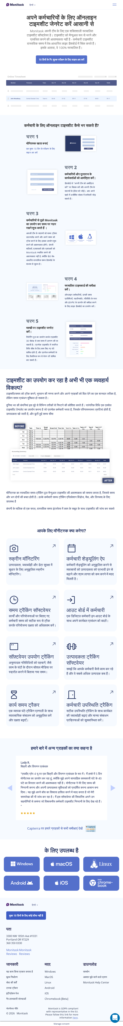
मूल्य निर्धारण (12, 977)
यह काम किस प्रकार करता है (19, 971)
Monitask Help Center (96, 982)
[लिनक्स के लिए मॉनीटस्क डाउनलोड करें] (101, 864)
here (75, 1017)
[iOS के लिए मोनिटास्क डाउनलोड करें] (61, 883)
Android (49, 988)
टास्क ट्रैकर (12, 988)
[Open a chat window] (115, 1018)
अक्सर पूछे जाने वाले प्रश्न (95, 977)
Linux (48, 982)
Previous (9, 788)
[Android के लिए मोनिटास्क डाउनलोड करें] (22, 883)
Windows (50, 971)
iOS (47, 993)
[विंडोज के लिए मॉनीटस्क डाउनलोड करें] (22, 864)
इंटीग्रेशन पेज (12, 993)
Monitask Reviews (12, 952)
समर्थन (86, 971)
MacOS (49, 977)
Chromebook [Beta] (56, 999)
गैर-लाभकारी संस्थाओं (16, 999)
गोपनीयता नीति (12, 1008)
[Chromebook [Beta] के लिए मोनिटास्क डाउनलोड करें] (101, 883)
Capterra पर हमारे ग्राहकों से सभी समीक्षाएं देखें (55, 828)
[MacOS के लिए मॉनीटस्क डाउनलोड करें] (61, 864)
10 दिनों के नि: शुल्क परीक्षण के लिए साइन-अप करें (61, 59)
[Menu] (114, 4)
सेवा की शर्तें (11, 982)
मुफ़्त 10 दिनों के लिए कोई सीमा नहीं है (26, 915)
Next (113, 788)
